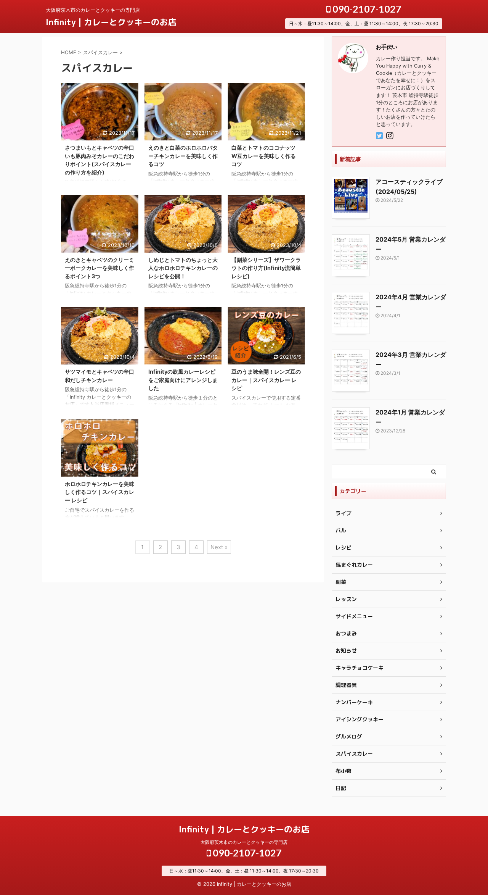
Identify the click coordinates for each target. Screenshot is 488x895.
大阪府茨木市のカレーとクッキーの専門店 (244, 842)
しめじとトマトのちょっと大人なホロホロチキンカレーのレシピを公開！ (183, 267)
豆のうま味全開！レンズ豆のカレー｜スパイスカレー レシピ (266, 379)
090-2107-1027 (366, 9)
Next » (219, 547)
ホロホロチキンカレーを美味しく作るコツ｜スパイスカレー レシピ (99, 492)
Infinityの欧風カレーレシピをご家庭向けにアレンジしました (183, 379)
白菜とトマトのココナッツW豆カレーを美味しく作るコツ (263, 155)
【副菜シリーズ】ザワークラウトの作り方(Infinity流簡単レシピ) (266, 267)
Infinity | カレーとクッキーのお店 (111, 22)
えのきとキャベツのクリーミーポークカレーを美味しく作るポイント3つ (99, 267)
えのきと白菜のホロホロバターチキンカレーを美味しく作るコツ (183, 155)
